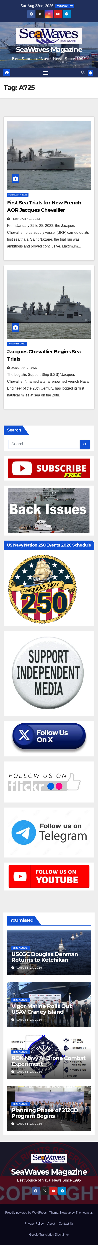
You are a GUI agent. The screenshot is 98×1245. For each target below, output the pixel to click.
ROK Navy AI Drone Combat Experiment (48, 1061)
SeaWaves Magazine (49, 49)
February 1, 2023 (25, 218)
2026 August (20, 948)
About (51, 1223)
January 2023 (17, 343)
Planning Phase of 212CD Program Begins (44, 1113)
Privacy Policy (34, 1223)
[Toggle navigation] (46, 73)
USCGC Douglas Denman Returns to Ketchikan (44, 957)
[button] (83, 72)
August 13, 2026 (29, 967)
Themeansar (84, 1212)
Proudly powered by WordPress (26, 1212)
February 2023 (17, 194)
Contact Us (66, 1223)
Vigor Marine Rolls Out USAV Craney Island (41, 1009)
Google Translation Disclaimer (49, 1234)
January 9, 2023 (24, 367)
